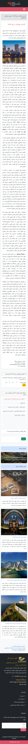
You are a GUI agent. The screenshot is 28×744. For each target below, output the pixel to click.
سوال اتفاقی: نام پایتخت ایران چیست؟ (16, 431)
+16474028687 (13, 742)
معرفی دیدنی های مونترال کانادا (19, 537)
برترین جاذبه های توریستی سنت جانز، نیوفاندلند (15, 623)
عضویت (23, 730)
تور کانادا (23, 454)
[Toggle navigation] (24, 9)
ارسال (23, 439)
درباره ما (22, 696)
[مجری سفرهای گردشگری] (14, 3)
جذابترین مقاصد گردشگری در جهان (18, 498)
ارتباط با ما (21, 699)
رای (24, 385)
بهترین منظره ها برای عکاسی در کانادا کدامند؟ (16, 580)
